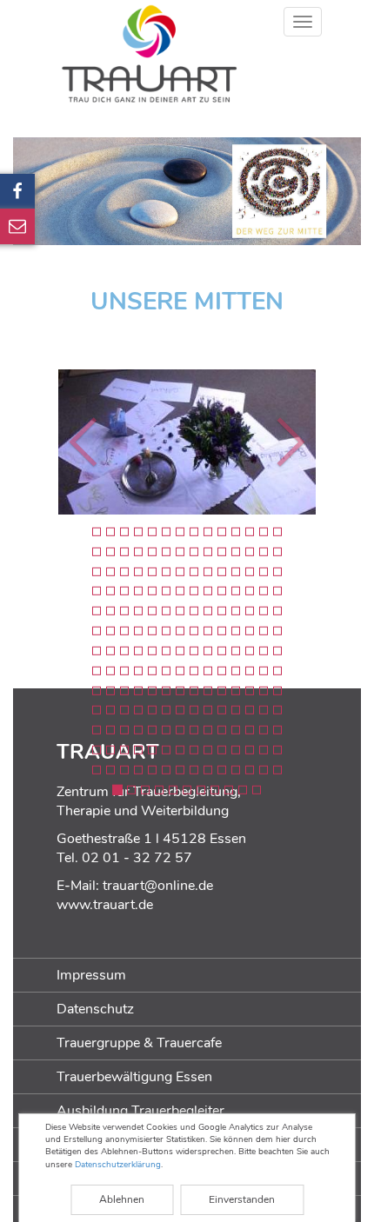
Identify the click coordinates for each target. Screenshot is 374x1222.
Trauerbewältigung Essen (134, 1076)
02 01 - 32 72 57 (137, 857)
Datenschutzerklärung (118, 1165)
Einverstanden (242, 1199)
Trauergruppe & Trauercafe (139, 1043)
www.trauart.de (105, 904)
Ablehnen (121, 1199)
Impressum (91, 975)
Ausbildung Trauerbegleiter (140, 1110)
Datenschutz (95, 1009)
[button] (42, 442)
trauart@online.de (158, 885)
